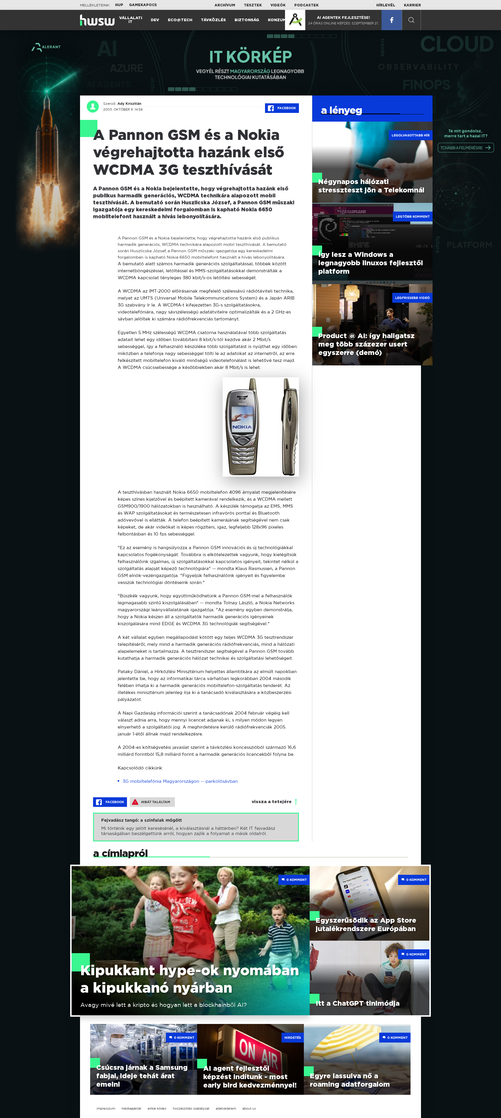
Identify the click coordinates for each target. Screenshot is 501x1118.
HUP (119, 5)
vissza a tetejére (272, 802)
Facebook (286, 108)
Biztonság (247, 20)
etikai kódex (157, 1108)
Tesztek (253, 5)
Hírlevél (385, 5)
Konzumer (279, 20)
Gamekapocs (143, 5)
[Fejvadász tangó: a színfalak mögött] (196, 827)
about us (249, 1108)
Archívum (225, 5)
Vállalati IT (130, 20)
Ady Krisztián (129, 103)
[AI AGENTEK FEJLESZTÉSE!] (295, 20)
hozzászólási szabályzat (191, 1108)
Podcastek (306, 5)
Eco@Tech (180, 20)
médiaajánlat (131, 1108)
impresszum (106, 1108)
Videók (278, 5)
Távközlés (213, 20)
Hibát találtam (155, 802)
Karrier (412, 5)
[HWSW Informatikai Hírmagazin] (97, 20)
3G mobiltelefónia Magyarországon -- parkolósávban (180, 781)
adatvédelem (226, 1108)
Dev (155, 20)
